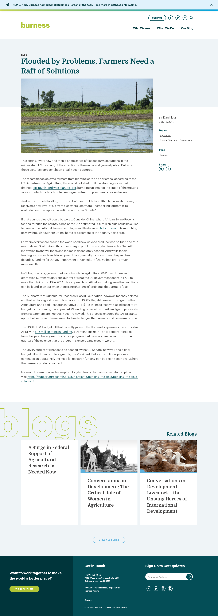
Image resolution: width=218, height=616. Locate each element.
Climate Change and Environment (176, 140)
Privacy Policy (121, 607)
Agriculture (165, 135)
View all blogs (109, 540)
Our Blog (187, 28)
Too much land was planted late (54, 187)
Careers (88, 600)
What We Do (165, 28)
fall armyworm (110, 228)
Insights (163, 154)
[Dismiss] (211, 5)
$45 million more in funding (53, 331)
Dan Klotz (169, 117)
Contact (157, 17)
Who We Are (141, 28)
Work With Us (24, 589)
